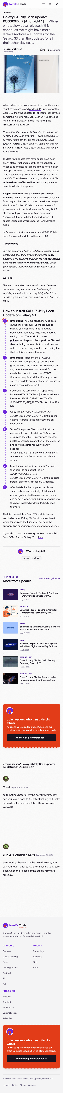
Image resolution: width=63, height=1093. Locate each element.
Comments (54, 50)
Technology (38, 951)
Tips (35, 962)
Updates (7, 12)
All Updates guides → (49, 578)
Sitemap (32, 1085)
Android (7, 973)
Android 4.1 (35, 109)
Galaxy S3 (8, 112)
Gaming (7, 951)
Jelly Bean (35, 116)
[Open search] (50, 4)
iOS (4, 983)
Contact (7, 1002)
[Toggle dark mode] (57, 4)
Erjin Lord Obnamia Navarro (19, 854)
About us (7, 996)
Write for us (8, 1007)
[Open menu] (44, 4)
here (19, 147)
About (22, 1085)
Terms (14, 1085)
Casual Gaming (10, 956)
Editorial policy (10, 1013)
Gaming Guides (10, 967)
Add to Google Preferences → (31, 737)
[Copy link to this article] (42, 50)
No (38, 558)
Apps (35, 967)
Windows (37, 956)
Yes (27, 558)
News (5, 962)
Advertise (7, 1018)
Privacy (6, 1085)
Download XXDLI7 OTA (23, 394)
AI (4, 978)
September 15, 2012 (19, 787)
